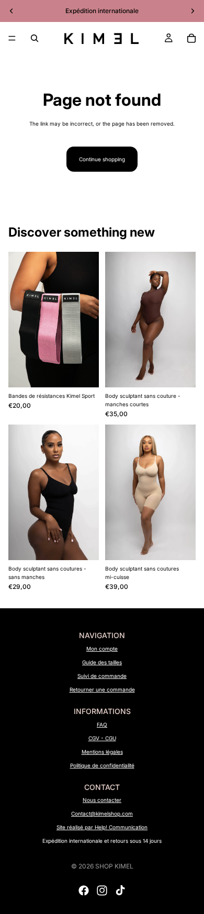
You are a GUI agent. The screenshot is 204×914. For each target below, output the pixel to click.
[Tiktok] (120, 890)
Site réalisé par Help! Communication (102, 827)
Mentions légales (102, 752)
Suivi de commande (102, 676)
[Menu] (12, 38)
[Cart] (191, 38)
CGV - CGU (102, 738)
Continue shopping (102, 159)
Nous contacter (102, 800)
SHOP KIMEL (114, 866)
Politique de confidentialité (102, 765)
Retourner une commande (102, 689)
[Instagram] (102, 890)
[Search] (34, 38)
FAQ (102, 724)
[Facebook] (83, 890)
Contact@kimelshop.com (102, 813)
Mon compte (102, 648)
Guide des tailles (102, 662)
